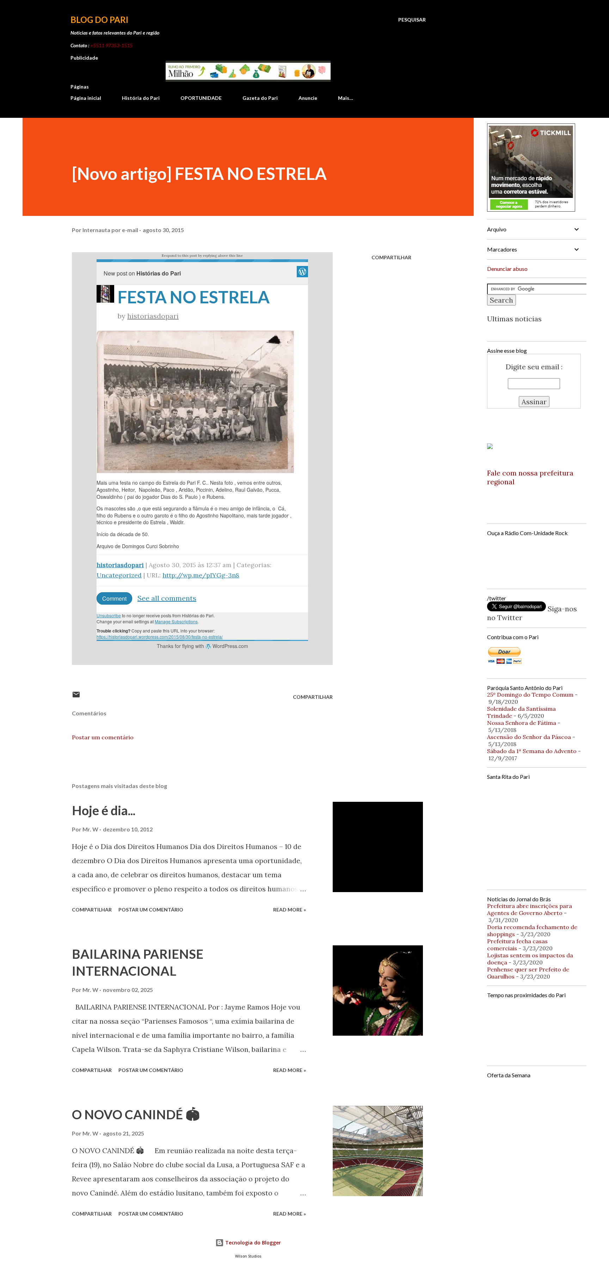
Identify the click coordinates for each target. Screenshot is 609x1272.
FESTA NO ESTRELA (194, 297)
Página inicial (85, 98)
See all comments (166, 598)
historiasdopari (153, 315)
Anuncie (308, 98)
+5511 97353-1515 (111, 45)
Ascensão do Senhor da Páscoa (529, 736)
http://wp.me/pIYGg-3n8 (200, 575)
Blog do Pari (99, 19)
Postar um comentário (103, 737)
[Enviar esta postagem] (76, 697)
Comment (114, 598)
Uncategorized (119, 575)
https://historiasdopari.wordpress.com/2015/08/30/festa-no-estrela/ (160, 637)
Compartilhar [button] (391, 257)
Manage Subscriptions (176, 621)
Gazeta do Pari (260, 98)
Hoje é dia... (103, 810)
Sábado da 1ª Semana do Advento (532, 751)
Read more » (289, 910)
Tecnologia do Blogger (252, 1242)
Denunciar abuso (507, 268)
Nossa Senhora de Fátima (521, 722)
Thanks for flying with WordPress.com (202, 645)
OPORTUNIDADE (201, 98)
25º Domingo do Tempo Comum (530, 694)
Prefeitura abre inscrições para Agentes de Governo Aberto (529, 909)
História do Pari (141, 98)
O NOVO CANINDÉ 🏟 (136, 1114)
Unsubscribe (109, 615)
